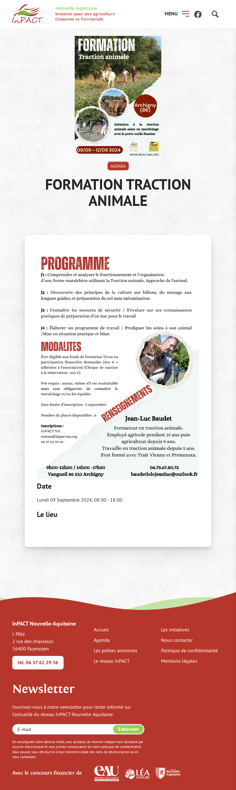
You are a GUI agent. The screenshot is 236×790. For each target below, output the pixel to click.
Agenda (118, 166)
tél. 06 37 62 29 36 (38, 662)
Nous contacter (177, 640)
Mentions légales (179, 661)
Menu (171, 13)
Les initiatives (175, 629)
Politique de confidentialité (189, 650)
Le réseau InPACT (112, 661)
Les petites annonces (115, 650)
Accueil (101, 629)
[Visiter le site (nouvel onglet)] (106, 773)
